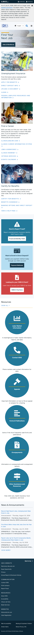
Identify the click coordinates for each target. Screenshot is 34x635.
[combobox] (21, 25)
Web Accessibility (6, 623)
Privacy (3, 572)
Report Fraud (5, 588)
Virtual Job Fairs (5, 602)
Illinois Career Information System (16, 144)
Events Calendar (9, 159)
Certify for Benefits (10, 199)
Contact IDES (5, 582)
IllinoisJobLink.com (9, 141)
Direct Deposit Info (10, 85)
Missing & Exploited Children (24, 623)
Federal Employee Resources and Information (15, 96)
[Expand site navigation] (31, 26)
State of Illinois (19, 631)
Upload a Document (10, 89)
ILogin (4, 92)
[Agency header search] (27, 26)
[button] (8, 44)
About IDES (4, 596)
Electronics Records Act (8, 566)
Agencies (22, 1)
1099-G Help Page (8, 211)
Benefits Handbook (9, 202)
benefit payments (7, 7)
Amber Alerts (4, 626)
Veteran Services (9, 156)
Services (30, 1)
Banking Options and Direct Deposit (16, 205)
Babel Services (5, 605)
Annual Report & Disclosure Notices (11, 575)
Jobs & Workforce (9, 149)
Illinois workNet (8, 153)
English (19, 25)
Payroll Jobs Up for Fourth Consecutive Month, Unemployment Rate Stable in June (16, 539)
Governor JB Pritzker (6, 631)
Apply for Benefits (9, 82)
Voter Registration (6, 615)
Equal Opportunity (6, 569)
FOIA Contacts (5, 585)
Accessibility (4, 599)
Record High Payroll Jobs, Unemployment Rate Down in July (16, 512)
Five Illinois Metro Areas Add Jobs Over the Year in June (16, 525)
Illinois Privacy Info (21, 626)
